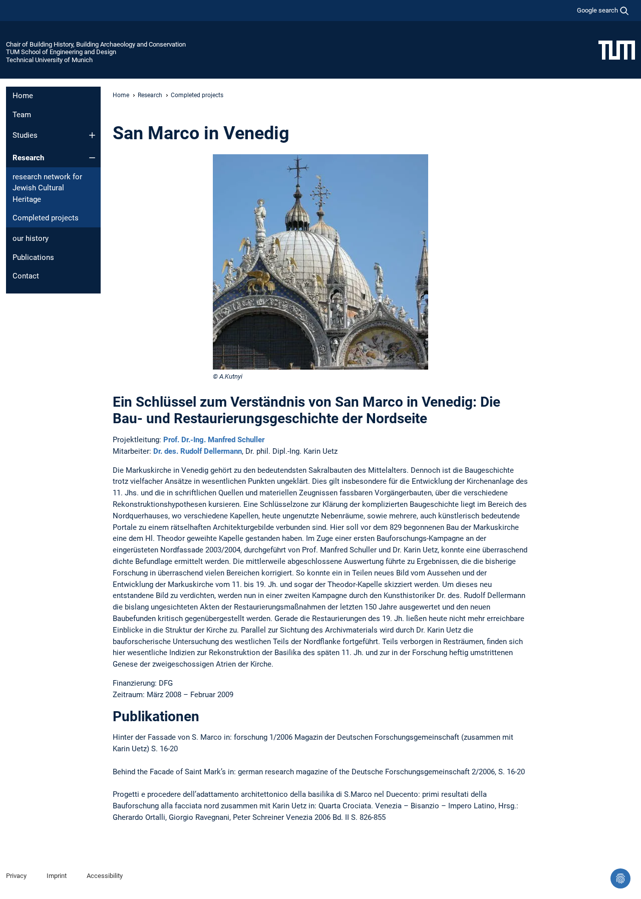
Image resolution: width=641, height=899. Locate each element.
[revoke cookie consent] (620, 878)
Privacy (16, 875)
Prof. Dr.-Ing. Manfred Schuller (213, 439)
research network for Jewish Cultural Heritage (47, 188)
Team (22, 114)
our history (31, 238)
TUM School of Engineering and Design (61, 52)
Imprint (57, 875)
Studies (25, 135)
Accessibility (105, 875)
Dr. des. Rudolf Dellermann (197, 451)
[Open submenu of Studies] (92, 135)
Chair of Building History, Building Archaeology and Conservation (96, 44)
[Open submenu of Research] (92, 158)
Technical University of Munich (49, 60)
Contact (26, 275)
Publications (33, 257)
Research (28, 157)
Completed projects (46, 217)
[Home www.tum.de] (616, 49)
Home (23, 95)
